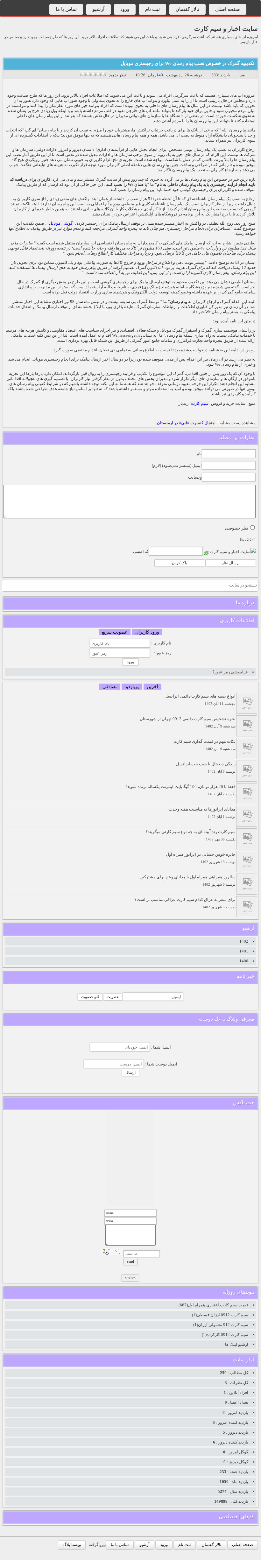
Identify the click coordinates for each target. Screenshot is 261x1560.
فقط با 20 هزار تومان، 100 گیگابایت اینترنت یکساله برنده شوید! (181, 790)
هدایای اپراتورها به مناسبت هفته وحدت (202, 813)
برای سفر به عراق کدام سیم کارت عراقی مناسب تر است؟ (185, 903)
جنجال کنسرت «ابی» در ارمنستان (186, 422)
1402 (243, 941)
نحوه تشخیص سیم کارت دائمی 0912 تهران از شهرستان (188, 722)
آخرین (152, 686)
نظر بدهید (117, 75)
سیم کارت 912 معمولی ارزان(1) (220, 1324)
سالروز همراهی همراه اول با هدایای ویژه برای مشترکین (188, 880)
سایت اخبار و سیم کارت (226, 28)
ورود (124, 9)
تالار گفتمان (187, 9)
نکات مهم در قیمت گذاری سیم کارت (204, 745)
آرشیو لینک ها (236, 1344)
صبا (242, 75)
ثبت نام (152, 9)
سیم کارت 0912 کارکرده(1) (225, 1334)
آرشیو (98, 9)
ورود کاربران (147, 632)
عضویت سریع (114, 632)
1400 (243, 961)
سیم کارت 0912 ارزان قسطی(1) (220, 1314)
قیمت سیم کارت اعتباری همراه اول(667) (213, 1305)
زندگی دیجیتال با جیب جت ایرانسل (206, 767)
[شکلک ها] (248, 540)
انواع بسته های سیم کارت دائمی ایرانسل (200, 700)
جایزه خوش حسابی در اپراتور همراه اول (201, 858)
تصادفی (109, 686)
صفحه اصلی (227, 9)
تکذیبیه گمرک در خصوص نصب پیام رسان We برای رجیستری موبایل (187, 63)
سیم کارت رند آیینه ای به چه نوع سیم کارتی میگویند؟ (190, 835)
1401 (243, 951)
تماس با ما (66, 9)
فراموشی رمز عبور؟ (230, 672)
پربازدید (132, 686)
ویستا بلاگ (72, 1544)
